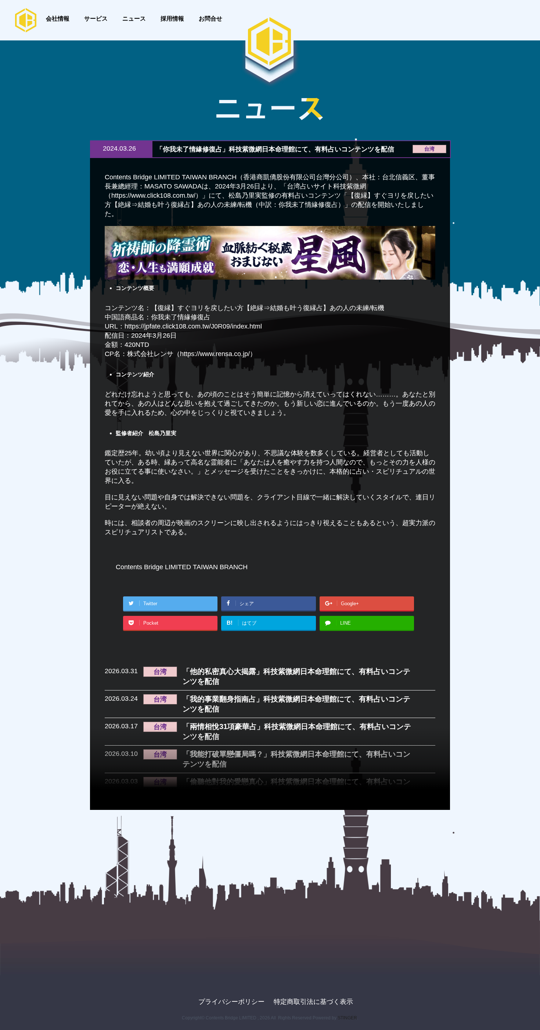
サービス (96, 18)
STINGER (347, 1017)
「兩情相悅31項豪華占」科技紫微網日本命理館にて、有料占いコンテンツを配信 (297, 731)
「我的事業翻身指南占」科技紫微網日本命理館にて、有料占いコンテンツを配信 (296, 704)
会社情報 (57, 18)
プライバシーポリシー (231, 1001)
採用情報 (172, 18)
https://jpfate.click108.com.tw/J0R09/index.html (193, 326)
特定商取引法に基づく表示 (313, 1001)
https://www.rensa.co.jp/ (215, 354)
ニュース (134, 18)
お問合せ (210, 18)
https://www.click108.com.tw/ (153, 195)
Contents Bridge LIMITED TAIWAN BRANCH (182, 567)
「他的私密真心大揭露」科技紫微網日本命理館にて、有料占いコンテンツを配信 (296, 676)
